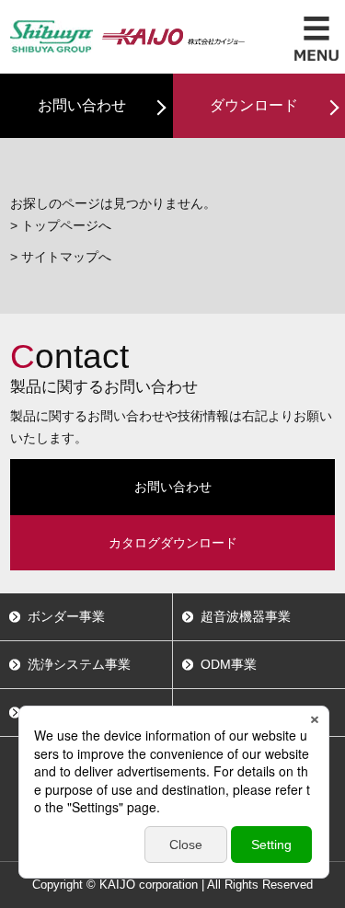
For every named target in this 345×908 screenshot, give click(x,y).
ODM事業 (229, 664)
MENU (316, 39)
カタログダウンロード (173, 542)
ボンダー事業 (66, 616)
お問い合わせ (82, 105)
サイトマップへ (66, 256)
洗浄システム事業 (79, 664)
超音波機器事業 (246, 616)
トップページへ (66, 225)
